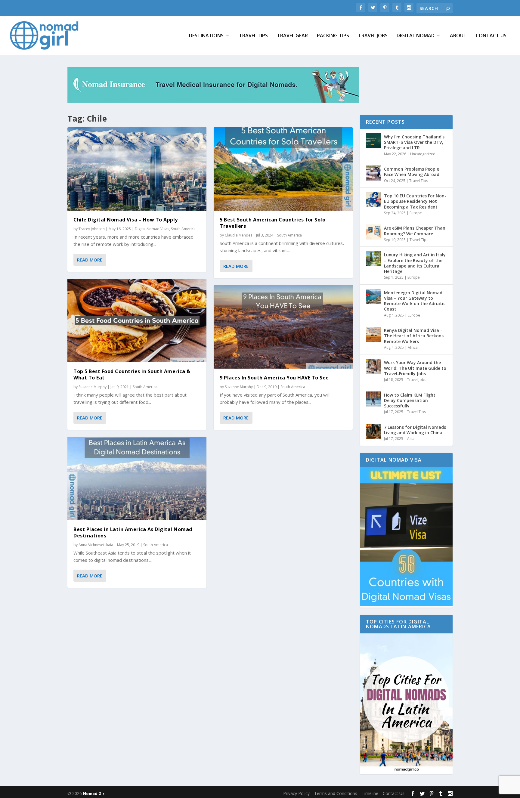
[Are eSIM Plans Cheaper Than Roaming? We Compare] (373, 232)
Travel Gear (292, 36)
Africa (413, 347)
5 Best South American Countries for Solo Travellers (272, 222)
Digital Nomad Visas (152, 228)
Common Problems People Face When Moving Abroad (411, 171)
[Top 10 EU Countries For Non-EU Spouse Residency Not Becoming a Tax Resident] (373, 199)
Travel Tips (253, 36)
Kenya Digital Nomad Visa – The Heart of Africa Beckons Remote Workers (414, 335)
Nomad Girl (94, 793)
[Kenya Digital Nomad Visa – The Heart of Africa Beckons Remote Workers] (373, 334)
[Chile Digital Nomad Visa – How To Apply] (136, 169)
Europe (416, 212)
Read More (89, 260)
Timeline (370, 793)
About (458, 36)
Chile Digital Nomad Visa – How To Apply (125, 219)
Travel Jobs (373, 36)
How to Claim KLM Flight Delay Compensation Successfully (409, 400)
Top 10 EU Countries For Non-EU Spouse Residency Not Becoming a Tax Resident (415, 201)
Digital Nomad (416, 36)
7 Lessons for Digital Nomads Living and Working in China (415, 429)
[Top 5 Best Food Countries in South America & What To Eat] (136, 320)
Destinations (206, 36)
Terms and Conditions (335, 793)
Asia (410, 438)
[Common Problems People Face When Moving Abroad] (373, 173)
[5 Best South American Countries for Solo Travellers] (283, 169)
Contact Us (491, 36)
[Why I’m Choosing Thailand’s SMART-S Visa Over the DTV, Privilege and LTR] (373, 140)
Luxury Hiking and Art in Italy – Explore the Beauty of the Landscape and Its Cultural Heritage (415, 263)
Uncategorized (422, 153)
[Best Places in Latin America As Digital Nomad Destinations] (136, 478)
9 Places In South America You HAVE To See (274, 377)
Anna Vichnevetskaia (96, 544)
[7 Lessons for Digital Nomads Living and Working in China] (373, 431)
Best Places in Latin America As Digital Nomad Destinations (132, 532)
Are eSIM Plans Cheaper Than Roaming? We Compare (414, 230)
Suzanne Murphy (93, 386)
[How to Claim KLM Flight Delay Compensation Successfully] (373, 399)
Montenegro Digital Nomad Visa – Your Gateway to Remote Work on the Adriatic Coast (414, 301)
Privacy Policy (296, 793)
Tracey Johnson (92, 228)
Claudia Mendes (238, 235)
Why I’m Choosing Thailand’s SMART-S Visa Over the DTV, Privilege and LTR (414, 142)
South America (183, 228)
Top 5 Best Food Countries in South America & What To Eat (131, 374)
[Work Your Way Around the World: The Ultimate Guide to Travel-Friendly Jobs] (373, 366)
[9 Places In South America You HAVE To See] (283, 327)
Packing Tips (333, 36)
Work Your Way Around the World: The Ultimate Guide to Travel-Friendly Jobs (415, 368)
